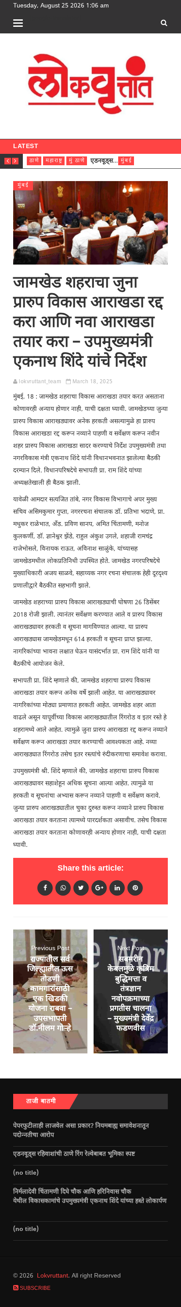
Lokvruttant (52, 1276)
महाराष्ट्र (54, 160)
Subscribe (34, 1288)
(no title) (26, 1173)
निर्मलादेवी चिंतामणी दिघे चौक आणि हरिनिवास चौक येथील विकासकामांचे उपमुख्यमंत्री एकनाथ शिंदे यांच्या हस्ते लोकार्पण (90, 1201)
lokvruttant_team (40, 381)
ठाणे (34, 160)
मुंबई (126, 160)
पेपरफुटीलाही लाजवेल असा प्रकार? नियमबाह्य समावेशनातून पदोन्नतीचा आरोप (81, 1131)
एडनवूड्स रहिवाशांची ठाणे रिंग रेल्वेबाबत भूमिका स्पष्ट (75, 1154)
